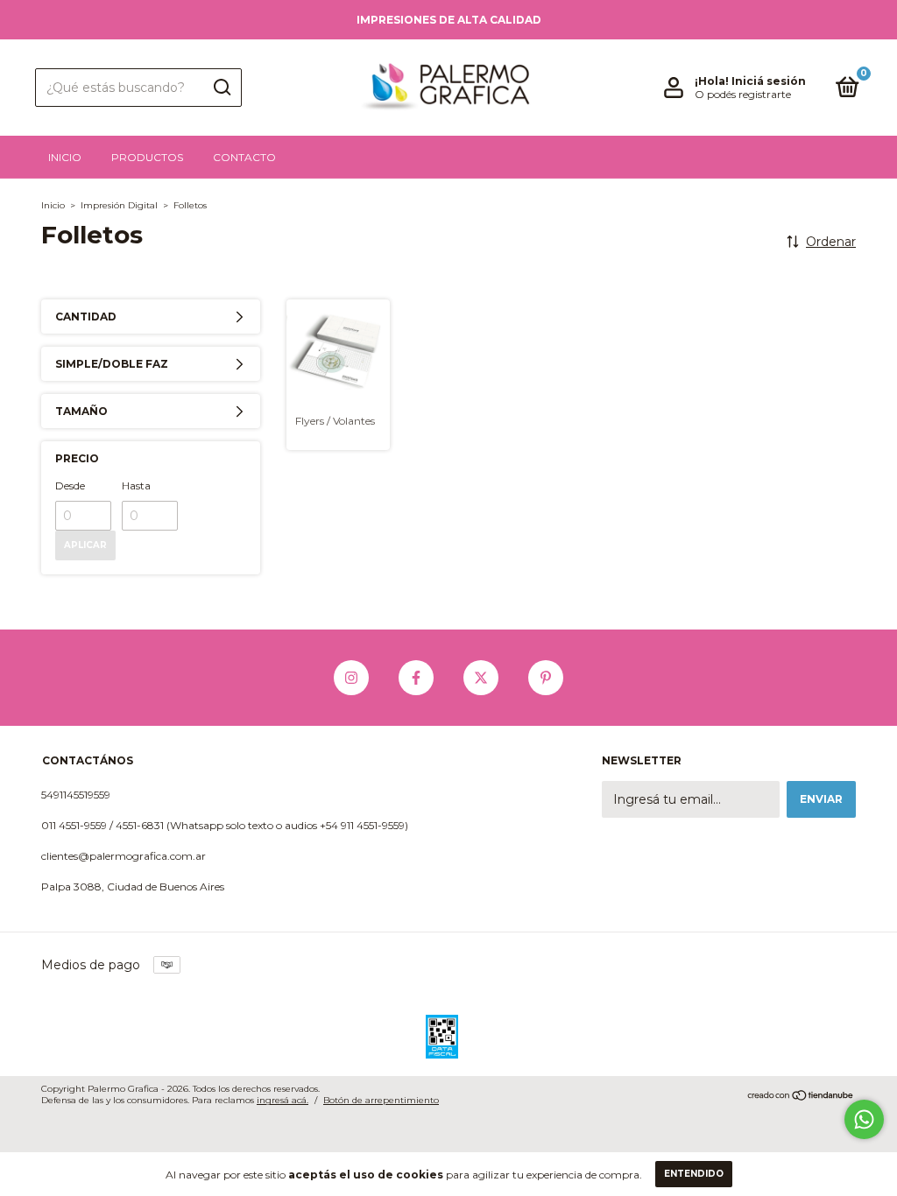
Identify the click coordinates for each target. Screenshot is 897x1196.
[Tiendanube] (801, 1097)
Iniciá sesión (768, 81)
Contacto (244, 157)
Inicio (64, 157)
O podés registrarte (743, 94)
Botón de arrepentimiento (381, 1100)
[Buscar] (221, 87)
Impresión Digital (119, 205)
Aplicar (85, 545)
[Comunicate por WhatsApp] (864, 1119)
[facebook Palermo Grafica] (416, 677)
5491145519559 (75, 794)
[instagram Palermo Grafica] (351, 677)
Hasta (136, 485)
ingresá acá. (282, 1100)
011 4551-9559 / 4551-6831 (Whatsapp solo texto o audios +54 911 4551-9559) (224, 825)
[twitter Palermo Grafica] (480, 677)
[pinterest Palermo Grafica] (545, 677)
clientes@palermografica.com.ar (123, 855)
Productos (147, 157)
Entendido (694, 1173)
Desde (70, 485)
